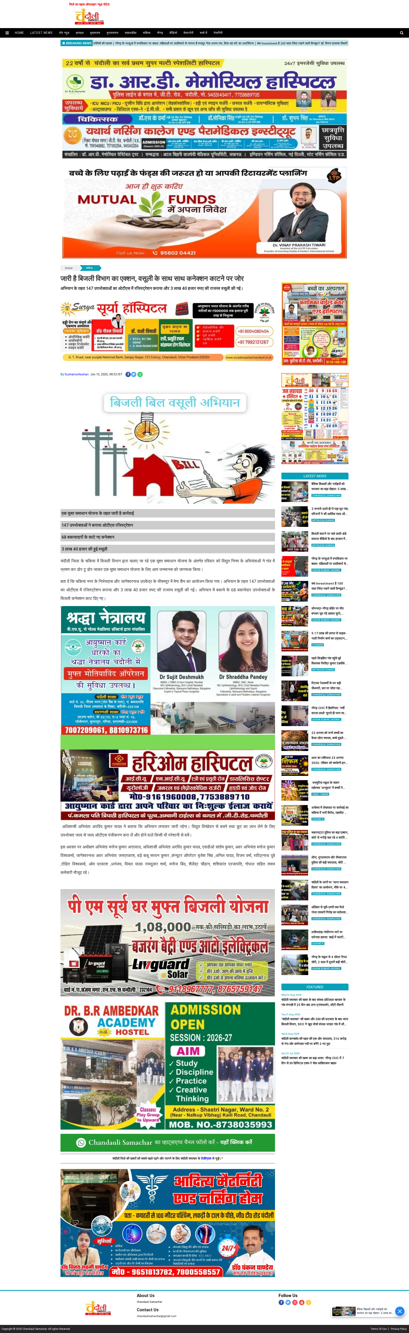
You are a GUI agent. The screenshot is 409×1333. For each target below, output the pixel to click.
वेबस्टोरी (188, 32)
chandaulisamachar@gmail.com (156, 1316)
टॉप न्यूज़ (64, 32)
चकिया (147, 32)
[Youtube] (301, 1302)
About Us (146, 1295)
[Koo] (308, 1302)
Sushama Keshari (77, 374)
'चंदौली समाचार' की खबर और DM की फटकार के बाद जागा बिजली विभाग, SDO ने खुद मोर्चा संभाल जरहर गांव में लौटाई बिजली (314, 1024)
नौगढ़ (160, 32)
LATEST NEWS (315, 476)
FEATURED (315, 987)
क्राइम (80, 32)
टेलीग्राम (206, 1158)
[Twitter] (288, 1302)
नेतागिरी (218, 32)
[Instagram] (295, 1302)
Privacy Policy (399, 1328)
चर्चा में (203, 32)
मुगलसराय (112, 32)
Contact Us (148, 1309)
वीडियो (173, 32)
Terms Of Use (378, 1328)
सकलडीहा (131, 32)
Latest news (41, 32)
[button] (7, 33)
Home (68, 268)
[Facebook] (281, 1302)
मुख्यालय (95, 32)
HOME (19, 32)
